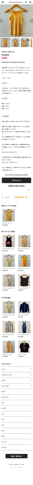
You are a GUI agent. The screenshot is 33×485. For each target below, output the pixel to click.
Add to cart (16, 180)
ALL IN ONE (5, 386)
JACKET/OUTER (6, 375)
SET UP (4, 442)
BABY (3, 436)
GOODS (4, 447)
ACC (2, 414)
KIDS (3, 430)
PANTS (3, 380)
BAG (2, 403)
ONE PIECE (5, 397)
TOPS (3, 369)
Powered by (14, 467)
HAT (2, 425)
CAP (2, 419)
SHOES (3, 408)
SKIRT (3, 391)
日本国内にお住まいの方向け (16, 186)
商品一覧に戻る (16, 456)
